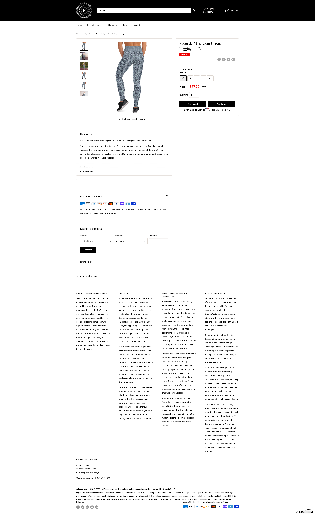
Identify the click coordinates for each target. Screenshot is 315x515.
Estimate (88, 249)
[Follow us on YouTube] (92, 507)
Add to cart (193, 104)
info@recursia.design (85, 465)
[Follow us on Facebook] (78, 507)
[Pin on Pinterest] (224, 59)
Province (119, 235)
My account (208, 12)
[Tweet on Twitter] (228, 59)
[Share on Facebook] (219, 59)
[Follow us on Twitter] (82, 507)
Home (78, 34)
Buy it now (221, 104)
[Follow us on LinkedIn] (96, 507)
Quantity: (183, 95)
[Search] (194, 10)
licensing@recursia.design (88, 473)
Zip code (153, 235)
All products (88, 34)
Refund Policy (85, 262)
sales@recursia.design (86, 469)
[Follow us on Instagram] (87, 507)
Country (83, 235)
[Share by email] (233, 59)
